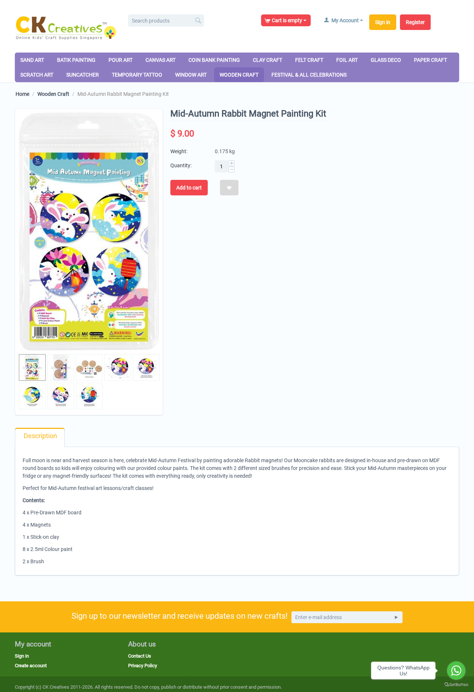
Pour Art (121, 60)
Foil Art (347, 60)
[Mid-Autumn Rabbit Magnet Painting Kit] (89, 231)
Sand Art (32, 60)
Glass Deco (386, 60)
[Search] (198, 21)
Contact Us (139, 656)
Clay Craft (267, 60)
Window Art (191, 75)
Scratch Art (36, 75)
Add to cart (189, 188)
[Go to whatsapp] (456, 670)
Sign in (382, 22)
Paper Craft (430, 60)
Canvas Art (161, 60)
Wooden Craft (239, 75)
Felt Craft (309, 60)
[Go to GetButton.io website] (456, 684)
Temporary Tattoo (137, 75)
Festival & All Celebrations (309, 75)
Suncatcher (82, 75)
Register (415, 22)
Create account (31, 665)
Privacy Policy (142, 665)
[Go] (396, 617)
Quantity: (180, 165)
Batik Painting (76, 60)
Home (22, 94)
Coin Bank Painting (214, 60)
